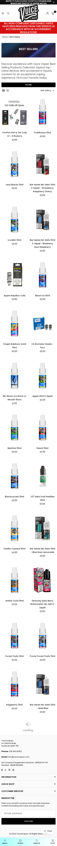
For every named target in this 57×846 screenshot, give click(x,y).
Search (36, 843)
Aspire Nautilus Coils (14, 295)
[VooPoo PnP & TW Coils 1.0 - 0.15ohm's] (14, 112)
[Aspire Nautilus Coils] (14, 275)
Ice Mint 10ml (14, 240)
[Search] (8, 13)
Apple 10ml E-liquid (42, 396)
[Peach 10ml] (43, 427)
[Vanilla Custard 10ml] (14, 528)
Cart (52, 843)
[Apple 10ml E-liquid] (43, 375)
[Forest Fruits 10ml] (14, 635)
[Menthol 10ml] (14, 427)
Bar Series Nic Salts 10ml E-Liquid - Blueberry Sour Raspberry (42, 243)
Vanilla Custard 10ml (14, 548)
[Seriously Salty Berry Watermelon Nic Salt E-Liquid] (43, 580)
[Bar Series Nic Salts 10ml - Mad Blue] (43, 684)
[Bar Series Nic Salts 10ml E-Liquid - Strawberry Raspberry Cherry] (43, 164)
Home (4, 37)
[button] (53, 13)
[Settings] (47, 13)
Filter (28, 84)
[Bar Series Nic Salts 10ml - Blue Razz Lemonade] (43, 528)
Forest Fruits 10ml (14, 656)
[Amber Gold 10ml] (14, 580)
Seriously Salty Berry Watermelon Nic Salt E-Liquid (42, 604)
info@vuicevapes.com (19, 756)
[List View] (8, 90)
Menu (4, 843)
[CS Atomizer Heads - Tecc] (43, 323)
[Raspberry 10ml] (14, 684)
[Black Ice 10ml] (43, 275)
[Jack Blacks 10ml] (14, 164)
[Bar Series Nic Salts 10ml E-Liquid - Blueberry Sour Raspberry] (43, 219)
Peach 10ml (42, 448)
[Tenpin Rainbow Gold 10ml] (14, 323)
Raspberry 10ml (14, 704)
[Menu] (2, 13)
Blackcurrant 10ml (14, 496)
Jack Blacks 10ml (15, 184)
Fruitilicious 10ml (42, 132)
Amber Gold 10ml (14, 600)
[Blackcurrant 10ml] (14, 476)
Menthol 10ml (14, 448)
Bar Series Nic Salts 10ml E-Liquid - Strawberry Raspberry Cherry (42, 188)
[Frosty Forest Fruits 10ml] (43, 635)
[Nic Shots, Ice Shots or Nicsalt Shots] (14, 375)
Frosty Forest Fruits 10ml (42, 656)
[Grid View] (3, 90)
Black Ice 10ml (42, 295)
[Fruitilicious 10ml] (43, 112)
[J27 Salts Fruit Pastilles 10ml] (43, 476)
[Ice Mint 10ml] (14, 219)
